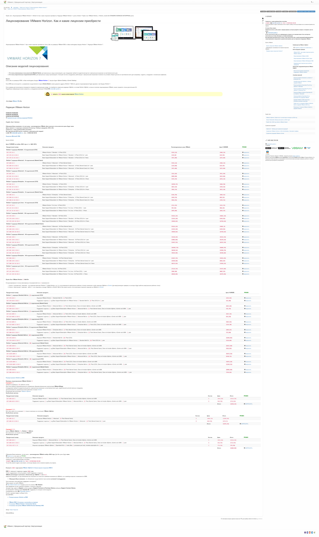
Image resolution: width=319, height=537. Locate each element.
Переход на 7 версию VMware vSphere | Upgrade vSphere (303, 107)
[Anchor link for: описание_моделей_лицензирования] (50, 66)
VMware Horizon (79, 94)
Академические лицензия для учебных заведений (303, 64)
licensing (279, 11)
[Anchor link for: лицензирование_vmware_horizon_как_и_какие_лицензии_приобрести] (102, 20)
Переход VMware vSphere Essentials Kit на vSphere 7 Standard (303, 93)
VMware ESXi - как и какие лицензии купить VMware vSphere (304, 52)
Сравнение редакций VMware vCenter (275, 133)
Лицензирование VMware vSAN (301, 56)
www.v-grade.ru (296, 156)
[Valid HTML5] (310, 532)
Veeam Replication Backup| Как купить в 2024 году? (278, 119)
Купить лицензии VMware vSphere (274, 45)
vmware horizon (271, 11)
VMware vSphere (26, 391)
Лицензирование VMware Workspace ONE (303, 61)
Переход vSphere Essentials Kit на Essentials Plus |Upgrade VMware (302, 96)
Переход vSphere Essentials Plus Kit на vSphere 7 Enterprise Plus (303, 89)
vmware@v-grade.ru (55, 89)
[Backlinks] (263, 21)
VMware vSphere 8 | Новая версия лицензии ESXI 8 (38, 468)
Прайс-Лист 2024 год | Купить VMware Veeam (277, 122)
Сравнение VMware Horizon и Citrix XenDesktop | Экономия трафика (282, 131)
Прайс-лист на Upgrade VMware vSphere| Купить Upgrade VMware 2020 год (303, 104)
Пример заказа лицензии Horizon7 (274, 51)
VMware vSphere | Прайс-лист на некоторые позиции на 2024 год (281, 117)
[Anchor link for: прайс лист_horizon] (20, 122)
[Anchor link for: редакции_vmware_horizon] (31, 107)
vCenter (110, 285)
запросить (246, 152)
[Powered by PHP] (307, 532)
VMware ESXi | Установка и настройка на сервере (23, 502)
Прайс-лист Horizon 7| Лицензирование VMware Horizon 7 (21, 9)
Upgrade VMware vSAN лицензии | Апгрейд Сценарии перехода (302, 100)
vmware (263, 11)
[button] (312, 2)
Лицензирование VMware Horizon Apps (303, 58)
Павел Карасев (14, 509)
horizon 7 (286, 11)
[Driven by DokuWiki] (314, 532)
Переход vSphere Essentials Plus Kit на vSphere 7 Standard (303, 85)
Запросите (10, 456)
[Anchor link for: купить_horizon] (14, 140)
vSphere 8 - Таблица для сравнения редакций (277, 129)
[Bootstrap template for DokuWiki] (305, 532)
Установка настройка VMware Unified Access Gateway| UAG (26, 505)
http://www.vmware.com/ (13, 484)
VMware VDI (16, 101)
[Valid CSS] (312, 532)
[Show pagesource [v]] (263, 18)
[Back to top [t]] (263, 23)
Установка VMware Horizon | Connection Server (22, 504)
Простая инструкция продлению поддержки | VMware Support (301, 71)
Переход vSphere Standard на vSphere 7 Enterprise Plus (303, 78)
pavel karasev (293, 11)
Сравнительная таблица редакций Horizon (19, 118)
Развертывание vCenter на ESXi (15, 378)
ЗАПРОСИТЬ (248, 404)
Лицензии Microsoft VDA (13, 136)
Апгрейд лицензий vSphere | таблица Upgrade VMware (302, 82)
